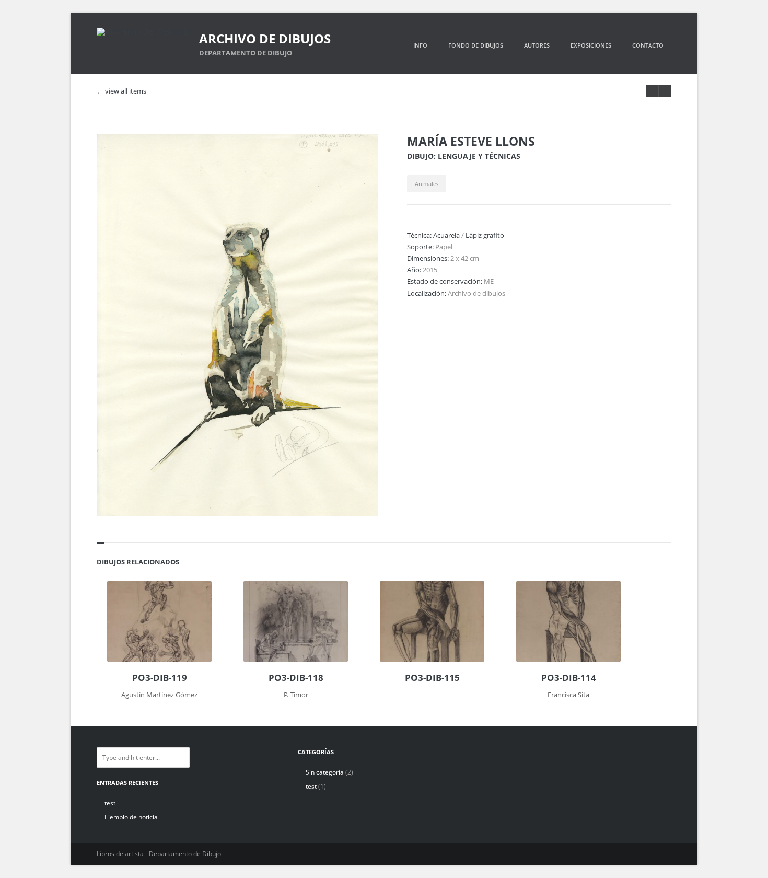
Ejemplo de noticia (131, 817)
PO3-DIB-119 (159, 678)
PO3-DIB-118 (296, 678)
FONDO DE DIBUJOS (475, 45)
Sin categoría (325, 772)
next (652, 91)
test (109, 803)
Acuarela (446, 235)
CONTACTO (648, 45)
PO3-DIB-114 (568, 678)
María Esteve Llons (471, 141)
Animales (426, 184)
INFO (420, 45)
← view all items (121, 91)
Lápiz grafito (485, 235)
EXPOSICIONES (591, 45)
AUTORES (537, 45)
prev (664, 91)
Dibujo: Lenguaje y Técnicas (463, 156)
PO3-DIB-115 (432, 678)
